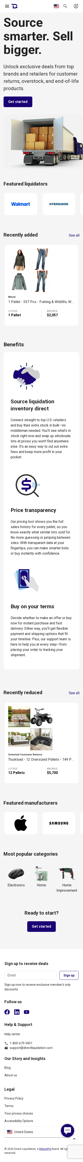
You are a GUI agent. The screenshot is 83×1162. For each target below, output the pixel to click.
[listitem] (41, 1069)
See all (74, 235)
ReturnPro (45, 1149)
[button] (41, 1132)
